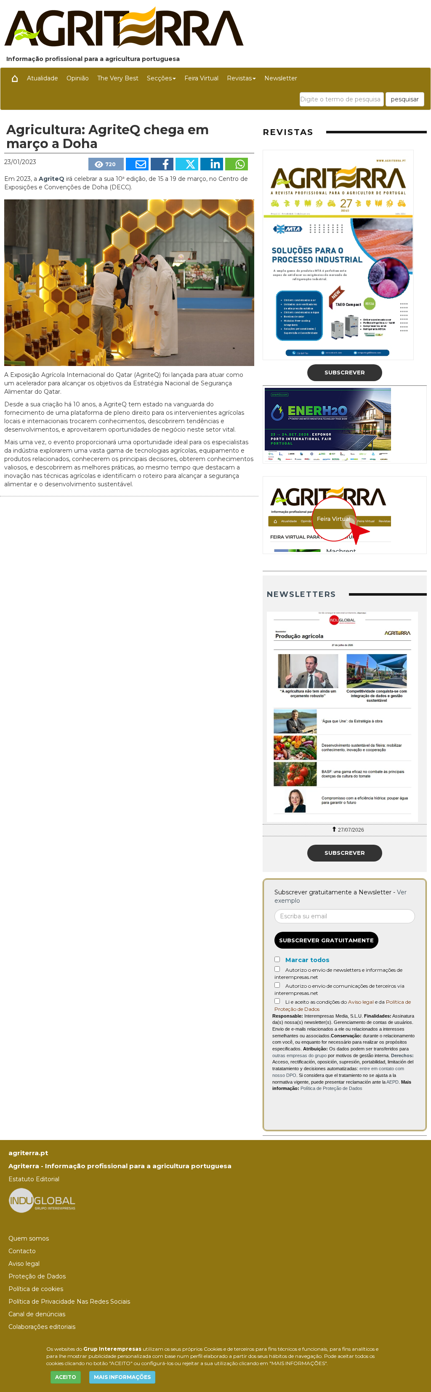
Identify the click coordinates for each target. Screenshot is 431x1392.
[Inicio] (15, 78)
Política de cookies (35, 1289)
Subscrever (345, 372)
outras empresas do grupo (299, 1055)
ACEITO (65, 1377)
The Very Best (117, 78)
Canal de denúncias (36, 1314)
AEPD (392, 1081)
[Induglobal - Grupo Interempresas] (42, 1200)
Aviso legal (361, 1002)
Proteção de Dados (37, 1276)
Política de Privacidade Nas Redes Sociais (69, 1301)
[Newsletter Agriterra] (345, 717)
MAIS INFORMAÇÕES (122, 1377)
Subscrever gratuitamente (326, 940)
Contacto (22, 1251)
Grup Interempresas (112, 1349)
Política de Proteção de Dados (331, 1088)
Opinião (78, 78)
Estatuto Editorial (33, 1179)
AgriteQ (52, 179)
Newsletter (280, 78)
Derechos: (402, 1055)
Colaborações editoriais (41, 1327)
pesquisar (405, 99)
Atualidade (42, 78)
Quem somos (28, 1238)
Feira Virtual (201, 78)
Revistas (239, 78)
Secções (159, 78)
